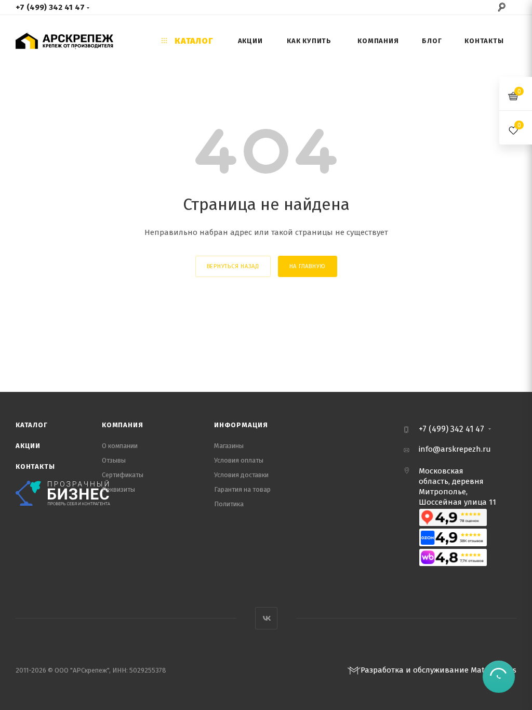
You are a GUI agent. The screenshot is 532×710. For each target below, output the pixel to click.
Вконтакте (266, 618)
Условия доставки (241, 475)
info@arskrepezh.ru (455, 449)
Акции (28, 446)
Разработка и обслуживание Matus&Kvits (438, 670)
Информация (241, 425)
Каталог (32, 425)
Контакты (35, 466)
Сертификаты (122, 475)
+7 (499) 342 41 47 (50, 7)
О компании (120, 446)
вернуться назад (233, 266)
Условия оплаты (238, 460)
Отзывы (114, 460)
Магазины (229, 446)
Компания (122, 425)
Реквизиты (118, 489)
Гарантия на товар (242, 489)
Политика (229, 504)
